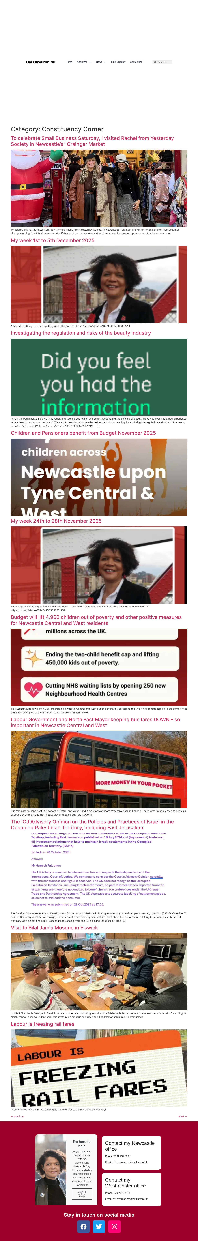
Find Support (118, 62)
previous (17, 1116)
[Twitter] (99, 1226)
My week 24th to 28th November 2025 (56, 521)
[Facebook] (83, 1226)
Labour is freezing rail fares (42, 1024)
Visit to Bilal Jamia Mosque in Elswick (54, 928)
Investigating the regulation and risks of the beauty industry (81, 333)
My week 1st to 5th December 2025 (53, 240)
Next (183, 1116)
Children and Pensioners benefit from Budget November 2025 (83, 433)
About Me (82, 62)
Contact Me (136, 62)
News (99, 62)
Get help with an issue (82, 1194)
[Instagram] (114, 1226)
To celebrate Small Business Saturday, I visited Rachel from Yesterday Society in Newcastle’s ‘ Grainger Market (92, 141)
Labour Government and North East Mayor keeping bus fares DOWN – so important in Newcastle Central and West (95, 722)
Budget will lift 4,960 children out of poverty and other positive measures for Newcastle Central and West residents (96, 620)
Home (69, 62)
